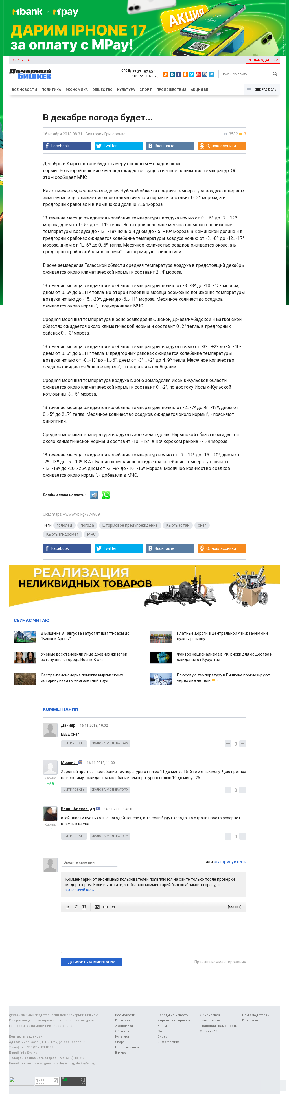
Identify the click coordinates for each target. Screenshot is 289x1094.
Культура (126, 90)
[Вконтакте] (172, 74)
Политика (51, 90)
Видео (162, 1036)
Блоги (162, 1026)
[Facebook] (178, 74)
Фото (161, 1031)
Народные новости (173, 1015)
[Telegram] (211, 74)
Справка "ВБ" (210, 1031)
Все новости (24, 90)
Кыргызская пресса (173, 1020)
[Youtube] (198, 74)
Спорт (145, 90)
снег (202, 525)
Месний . (69, 762)
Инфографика (168, 1042)
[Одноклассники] (185, 74)
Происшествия (171, 90)
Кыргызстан (177, 525)
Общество (102, 90)
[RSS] (165, 74)
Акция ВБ (199, 90)
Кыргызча (21, 60)
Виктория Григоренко (106, 134)
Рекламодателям (263, 60)
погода (87, 525)
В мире (120, 1053)
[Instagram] (204, 74)
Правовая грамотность (218, 1026)
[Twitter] (191, 74)
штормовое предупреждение (130, 525)
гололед (64, 525)
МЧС (91, 534)
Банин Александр (78, 809)
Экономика (76, 90)
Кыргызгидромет (62, 534)
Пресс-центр (252, 1020)
